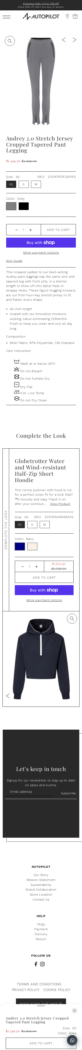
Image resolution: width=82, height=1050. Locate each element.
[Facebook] (36, 964)
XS (11, 184)
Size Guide (14, 260)
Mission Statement (41, 880)
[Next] (74, 39)
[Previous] (63, 39)
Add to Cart (58, 230)
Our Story (41, 875)
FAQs (41, 924)
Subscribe (68, 793)
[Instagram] (42, 964)
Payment (41, 929)
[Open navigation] (8, 17)
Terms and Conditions (39, 984)
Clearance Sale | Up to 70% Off (41, 3)
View (60, 504)
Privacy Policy (26, 990)
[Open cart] (67, 16)
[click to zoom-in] (10, 41)
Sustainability (41, 885)
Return (41, 939)
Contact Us (41, 899)
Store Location (41, 894)
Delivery (41, 934)
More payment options (41, 252)
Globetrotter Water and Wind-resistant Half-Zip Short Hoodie (40, 470)
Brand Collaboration (41, 889)
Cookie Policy (56, 990)
